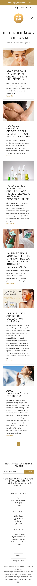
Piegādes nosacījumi (18, 534)
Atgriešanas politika (18, 537)
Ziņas (18, 498)
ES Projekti (18, 503)
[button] (31, 7)
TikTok (19, 524)
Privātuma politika (18, 539)
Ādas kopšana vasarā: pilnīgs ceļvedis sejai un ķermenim (17, 75)
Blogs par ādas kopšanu (18, 500)
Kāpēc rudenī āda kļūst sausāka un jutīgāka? (15, 317)
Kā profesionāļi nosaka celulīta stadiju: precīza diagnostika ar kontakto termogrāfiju (18, 260)
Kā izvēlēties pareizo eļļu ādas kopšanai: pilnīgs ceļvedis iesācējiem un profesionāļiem (18, 192)
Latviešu (17, 556)
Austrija (17, 561)
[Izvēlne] (4, 18)
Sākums (10, 43)
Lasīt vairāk (10, 96)
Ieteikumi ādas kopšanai (22, 43)
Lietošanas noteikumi (18, 542)
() (23, 8)
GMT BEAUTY (22, 567)
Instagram (19, 518)
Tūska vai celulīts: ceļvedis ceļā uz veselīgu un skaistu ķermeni (18, 131)
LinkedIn (19, 521)
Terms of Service (27, 574)
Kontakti (18, 505)
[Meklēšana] (32, 18)
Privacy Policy (13, 574)
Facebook (19, 516)
